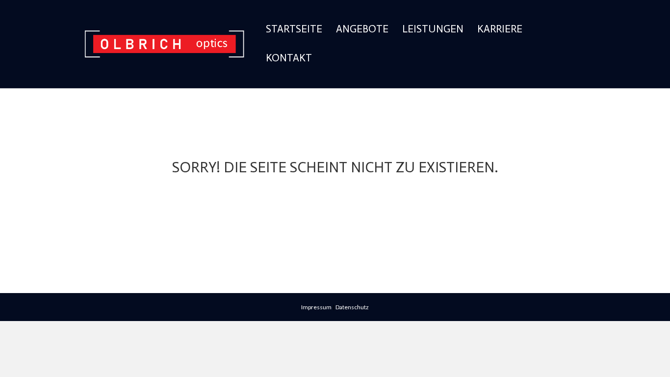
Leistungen (433, 29)
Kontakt (289, 58)
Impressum (316, 307)
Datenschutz (352, 307)
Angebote (362, 29)
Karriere (499, 29)
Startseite (294, 29)
